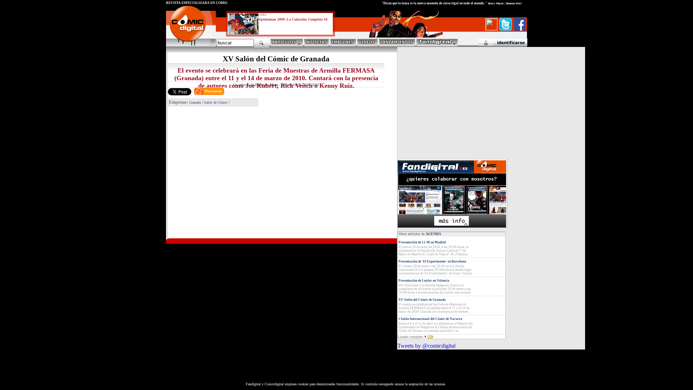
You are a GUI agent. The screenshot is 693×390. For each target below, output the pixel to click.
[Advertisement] (233, 180)
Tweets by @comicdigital (426, 346)
